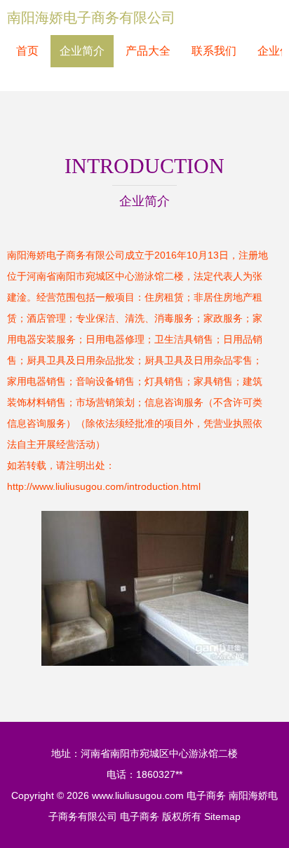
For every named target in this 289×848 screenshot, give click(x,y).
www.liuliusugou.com (138, 795)
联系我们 (213, 51)
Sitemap (222, 816)
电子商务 (206, 795)
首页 (27, 51)
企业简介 (82, 51)
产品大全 (148, 51)
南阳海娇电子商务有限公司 (91, 17)
